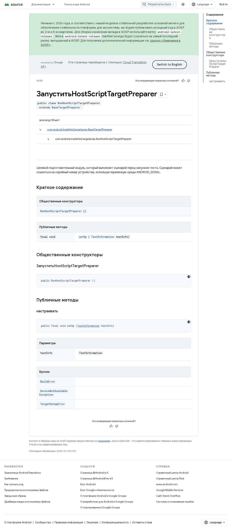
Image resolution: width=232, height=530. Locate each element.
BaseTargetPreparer (66, 107)
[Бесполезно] (188, 80)
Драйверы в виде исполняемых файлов (27, 501)
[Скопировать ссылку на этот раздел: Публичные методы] (83, 300)
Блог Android (88, 484)
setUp (83, 236)
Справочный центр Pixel (170, 478)
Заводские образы (15, 495)
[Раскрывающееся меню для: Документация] (55, 4)
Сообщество (43, 522)
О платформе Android (17, 522)
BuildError (47, 381)
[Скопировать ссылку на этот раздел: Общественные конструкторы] (107, 255)
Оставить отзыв (142, 522)
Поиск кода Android (77, 4)
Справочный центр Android (172, 472)
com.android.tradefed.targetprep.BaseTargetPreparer (79, 129)
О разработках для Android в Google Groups (106, 501)
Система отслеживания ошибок (175, 501)
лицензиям (104, 440)
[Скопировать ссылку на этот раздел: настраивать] (62, 311)
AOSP (39, 80)
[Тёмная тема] (189, 276)
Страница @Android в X (94, 472)
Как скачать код (14, 484)
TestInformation (102, 236)
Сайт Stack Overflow (168, 495)
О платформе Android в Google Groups (103, 495)
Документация (40, 4)
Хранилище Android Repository (22, 472)
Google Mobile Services (169, 490)
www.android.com (167, 484)
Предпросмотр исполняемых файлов (26, 490)
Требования (11, 478)
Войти (223, 4)
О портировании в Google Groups (100, 507)
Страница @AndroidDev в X (96, 478)
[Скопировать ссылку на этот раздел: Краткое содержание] (87, 188)
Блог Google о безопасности (97, 490)
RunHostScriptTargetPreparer (61, 211)
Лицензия (92, 522)
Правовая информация (69, 522)
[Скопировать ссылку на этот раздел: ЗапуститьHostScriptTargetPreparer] (103, 266)
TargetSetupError (52, 404)
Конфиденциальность (115, 522)
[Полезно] (183, 80)
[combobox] (159, 4)
